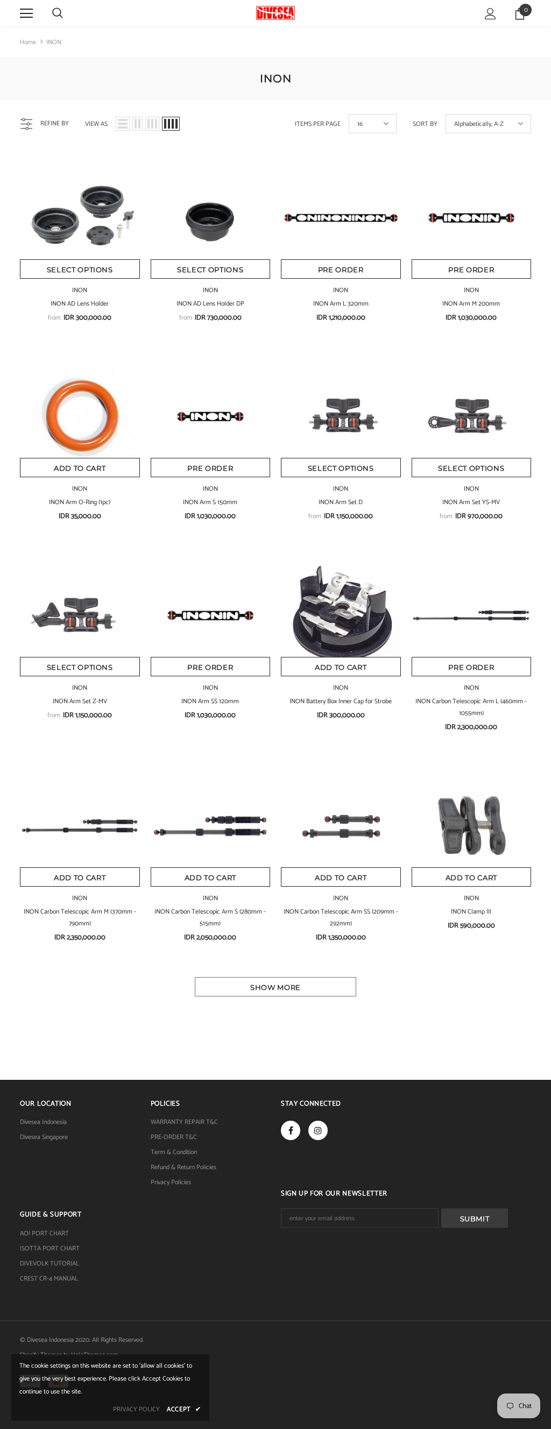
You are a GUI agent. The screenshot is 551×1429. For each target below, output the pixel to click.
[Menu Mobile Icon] (26, 13)
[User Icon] (490, 13)
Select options (80, 269)
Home (28, 42)
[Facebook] (290, 1130)
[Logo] (275, 13)
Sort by (425, 124)
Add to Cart (79, 468)
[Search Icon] (57, 13)
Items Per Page (318, 124)
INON (53, 42)
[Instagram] (318, 1130)
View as (96, 124)
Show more (275, 987)
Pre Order (341, 269)
